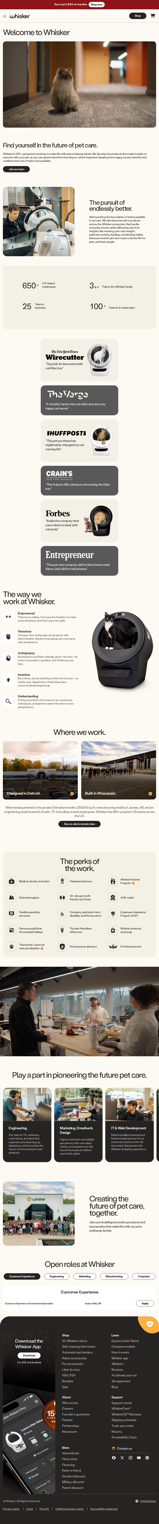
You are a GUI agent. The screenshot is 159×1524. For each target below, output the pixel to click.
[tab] (22, 1276)
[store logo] (20, 16)
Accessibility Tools (124, 1437)
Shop (138, 15)
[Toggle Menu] (4, 16)
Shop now (97, 4)
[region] (79, 1125)
